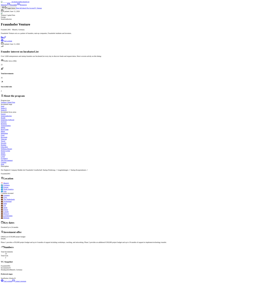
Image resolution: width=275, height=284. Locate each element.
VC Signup (38, 8)
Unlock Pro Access (27, 8)
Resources (23, 5)
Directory (4, 5)
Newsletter (13, 5)
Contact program (20, 281)
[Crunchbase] (4, 38)
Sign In (18, 8)
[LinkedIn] (2, 38)
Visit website (7, 41)
